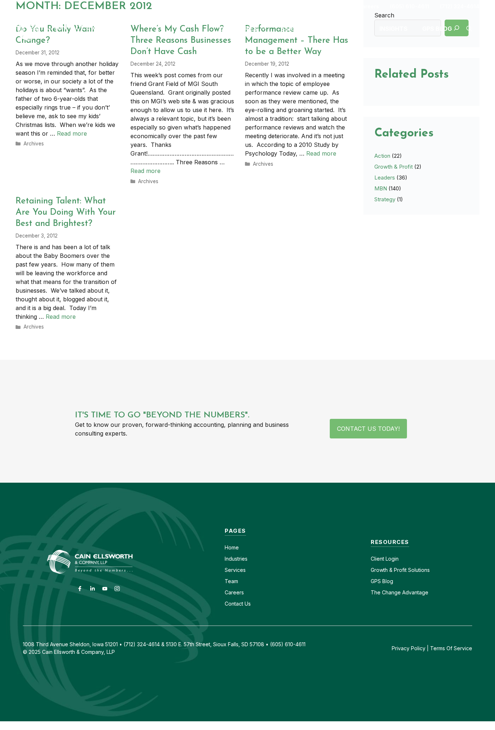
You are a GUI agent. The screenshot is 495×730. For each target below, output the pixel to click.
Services (235, 570)
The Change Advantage (399, 592)
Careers (368, 6)
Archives (34, 144)
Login (391, 559)
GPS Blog (437, 28)
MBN (380, 188)
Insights (393, 28)
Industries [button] (239, 28)
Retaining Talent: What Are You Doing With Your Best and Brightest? (66, 212)
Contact (336, 6)
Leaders (384, 177)
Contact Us (238, 604)
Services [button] (295, 28)
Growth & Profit (393, 166)
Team (231, 581)
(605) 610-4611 (409, 6)
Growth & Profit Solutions (400, 570)
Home (232, 547)
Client (377, 559)
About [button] (344, 28)
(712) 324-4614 (459, 6)
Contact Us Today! (368, 428)
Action (382, 155)
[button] (469, 29)
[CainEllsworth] (72, 28)
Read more (72, 133)
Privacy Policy (408, 648)
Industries (236, 559)
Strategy (384, 199)
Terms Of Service (451, 648)
